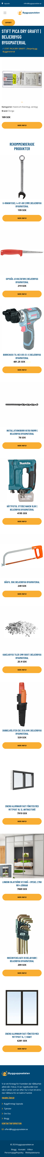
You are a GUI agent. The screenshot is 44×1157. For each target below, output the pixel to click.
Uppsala (7, 3)
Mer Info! (22, 125)
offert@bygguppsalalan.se (32, 3)
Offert (8, 22)
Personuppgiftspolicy (14, 1152)
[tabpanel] (22, 79)
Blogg (6, 1118)
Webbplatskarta (32, 1152)
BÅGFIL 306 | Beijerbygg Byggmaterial (22, 582)
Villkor (30, 1149)
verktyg (34, 107)
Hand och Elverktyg (21, 107)
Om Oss (7, 1113)
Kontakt (21, 1149)
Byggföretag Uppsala (13, 1103)
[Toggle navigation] (5, 13)
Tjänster (7, 1108)
